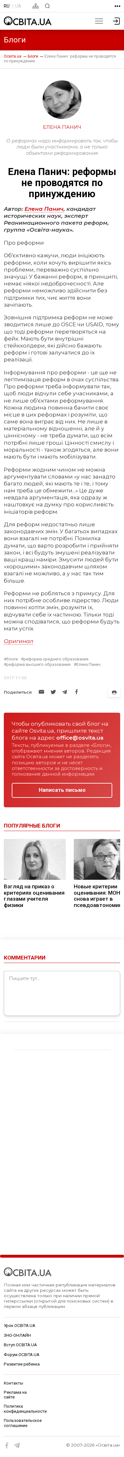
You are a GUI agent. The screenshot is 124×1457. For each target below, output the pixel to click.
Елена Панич (44, 208)
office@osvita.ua (79, 737)
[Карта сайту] (35, 6)
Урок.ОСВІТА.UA (19, 1325)
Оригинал (18, 641)
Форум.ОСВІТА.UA (21, 1354)
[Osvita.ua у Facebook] (7, 1445)
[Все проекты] (117, 6)
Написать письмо (62, 790)
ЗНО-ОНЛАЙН (17, 1335)
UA (18, 6)
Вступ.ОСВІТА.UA (20, 1344)
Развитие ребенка (22, 1364)
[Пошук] (47, 6)
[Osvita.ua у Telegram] (17, 1445)
